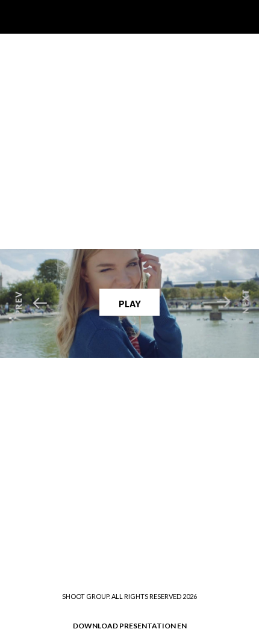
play (130, 304)
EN (182, 625)
